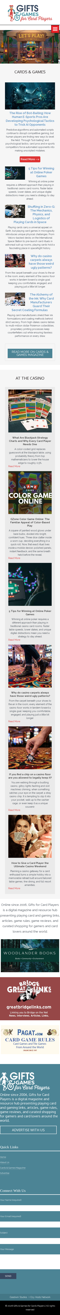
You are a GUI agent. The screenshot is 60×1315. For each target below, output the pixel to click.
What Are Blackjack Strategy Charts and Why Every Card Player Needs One (30, 441)
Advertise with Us (28, 1130)
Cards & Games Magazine (13, 1168)
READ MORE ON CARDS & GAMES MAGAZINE (30, 353)
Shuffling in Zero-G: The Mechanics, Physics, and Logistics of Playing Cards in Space (34, 214)
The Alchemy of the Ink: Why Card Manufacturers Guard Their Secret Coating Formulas (33, 302)
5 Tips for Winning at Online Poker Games (41, 172)
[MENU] (55, 29)
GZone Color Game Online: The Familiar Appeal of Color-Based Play (30, 522)
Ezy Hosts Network (40, 1297)
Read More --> (30, 159)
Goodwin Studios (18, 1297)
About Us (4, 1162)
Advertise (4, 1173)
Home (3, 1157)
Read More (14, 466)
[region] (30, 47)
